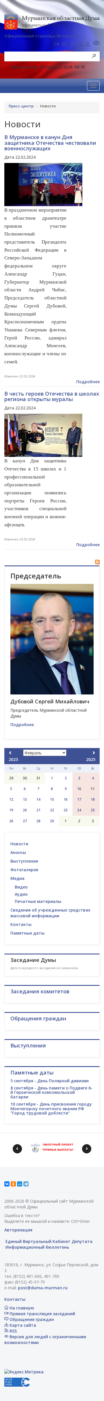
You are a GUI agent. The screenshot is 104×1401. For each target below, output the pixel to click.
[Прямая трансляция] (56, 44)
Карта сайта (22, 1325)
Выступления (24, 861)
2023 (13, 759)
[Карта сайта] (72, 44)
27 (25, 821)
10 (79, 788)
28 (38, 821)
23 (66, 810)
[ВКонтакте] (7, 1184)
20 (25, 810)
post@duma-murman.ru (43, 1287)
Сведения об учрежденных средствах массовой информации (50, 912)
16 (66, 799)
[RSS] (80, 44)
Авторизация (18, 1230)
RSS (12, 1331)
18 (93, 799)
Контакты (20, 924)
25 (93, 810)
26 (11, 821)
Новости (19, 843)
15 (52, 799)
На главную (21, 1308)
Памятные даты (27, 933)
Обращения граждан (31, 1319)
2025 (90, 759)
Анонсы (18, 852)
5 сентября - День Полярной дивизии (49, 1080)
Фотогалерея (24, 869)
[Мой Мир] (19, 1184)
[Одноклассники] (13, 1184)
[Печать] (64, 44)
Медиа (17, 878)
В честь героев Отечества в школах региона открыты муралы (51, 396)
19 (11, 810)
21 (38, 810)
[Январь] (10, 752)
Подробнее (88, 381)
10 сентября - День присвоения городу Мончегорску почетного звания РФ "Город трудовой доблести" (51, 1108)
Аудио (21, 894)
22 (52, 810)
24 (79, 810)
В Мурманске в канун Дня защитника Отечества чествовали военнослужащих (50, 143)
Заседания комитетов (39, 991)
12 (11, 799)
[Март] (93, 752)
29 (52, 821)
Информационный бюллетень (36, 1247)
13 (25, 799)
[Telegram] (26, 1184)
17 (79, 799)
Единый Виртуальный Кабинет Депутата (48, 1241)
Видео (21, 887)
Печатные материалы (38, 901)
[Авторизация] (88, 44)
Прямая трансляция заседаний (41, 1313)
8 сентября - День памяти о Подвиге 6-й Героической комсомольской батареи (51, 1092)
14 (38, 799)
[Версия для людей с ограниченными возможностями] (96, 43)
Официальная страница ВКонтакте (41, 36)
